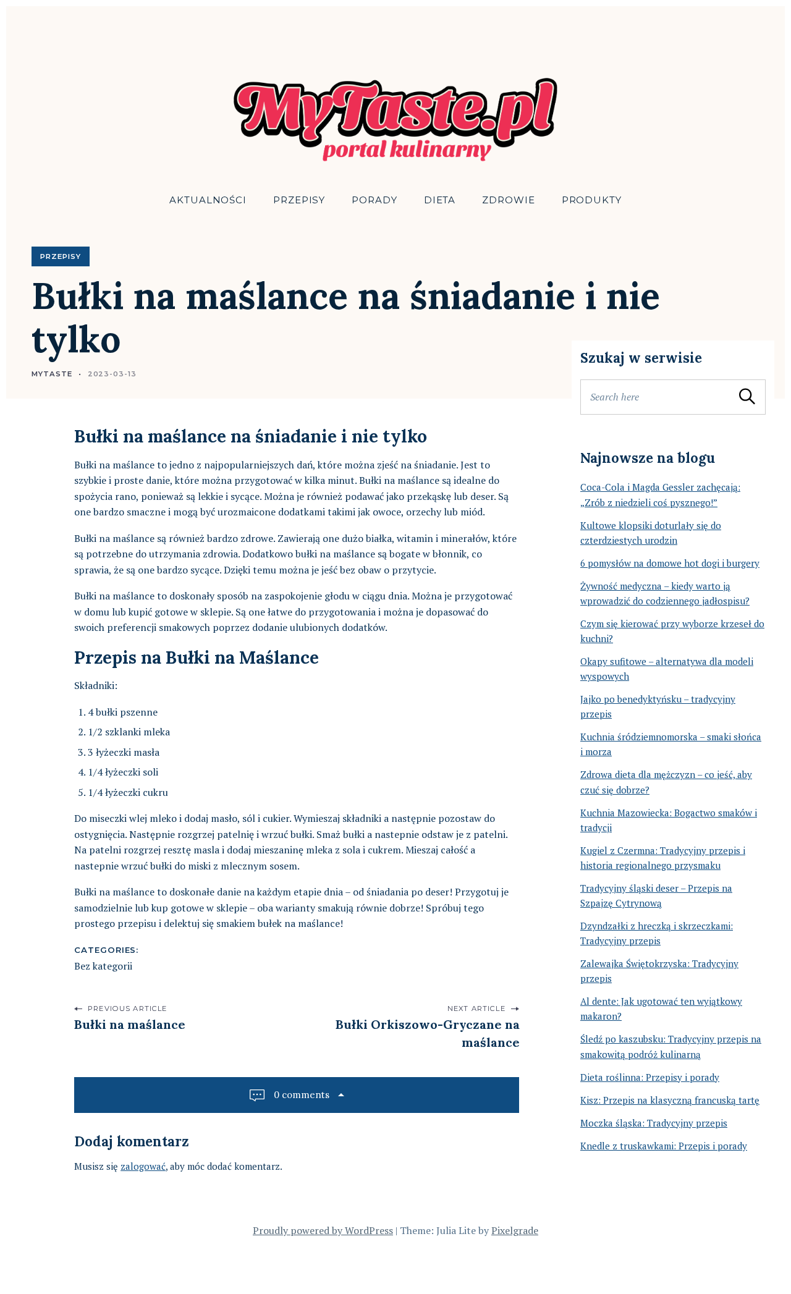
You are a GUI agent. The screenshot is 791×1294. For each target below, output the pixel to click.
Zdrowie (508, 200)
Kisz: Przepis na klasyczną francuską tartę (669, 1100)
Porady (374, 200)
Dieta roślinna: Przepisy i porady (649, 1077)
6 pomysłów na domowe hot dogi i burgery (669, 563)
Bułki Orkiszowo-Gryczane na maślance (427, 1033)
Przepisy (299, 200)
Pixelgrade (514, 1230)
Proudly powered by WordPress (323, 1230)
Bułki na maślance (129, 1024)
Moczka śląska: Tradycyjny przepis (653, 1123)
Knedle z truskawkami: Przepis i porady (663, 1146)
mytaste (52, 374)
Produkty (592, 200)
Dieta (440, 200)
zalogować (143, 1166)
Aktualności (208, 200)
